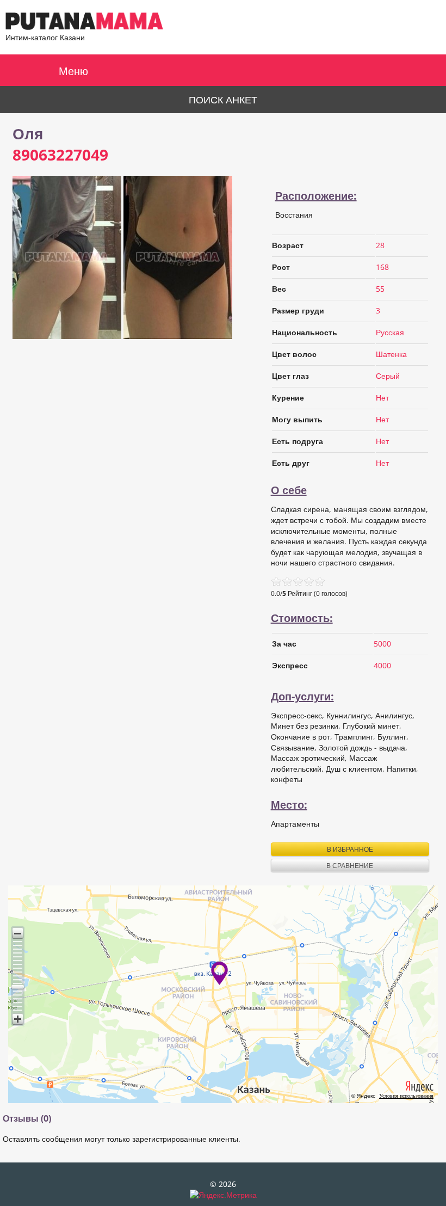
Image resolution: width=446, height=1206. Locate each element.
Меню (73, 71)
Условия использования (406, 1096)
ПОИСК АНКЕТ (223, 99)
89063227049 (60, 154)
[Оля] (67, 336)
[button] (17, 933)
